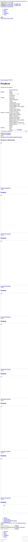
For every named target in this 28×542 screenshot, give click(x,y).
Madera (2, 92)
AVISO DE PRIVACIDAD (10, 520)
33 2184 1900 (10, 4)
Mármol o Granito (5, 112)
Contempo (5, 80)
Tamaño (2, 97)
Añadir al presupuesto (6, 133)
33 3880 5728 (17, 4)
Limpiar (20, 129)
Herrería (3, 127)
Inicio (2, 80)
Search (16, 525)
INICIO (5, 518)
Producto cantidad (6, 131)
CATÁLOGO (7, 519)
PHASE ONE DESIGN (21, 523)
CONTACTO (7, 522)
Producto (3, 192)
